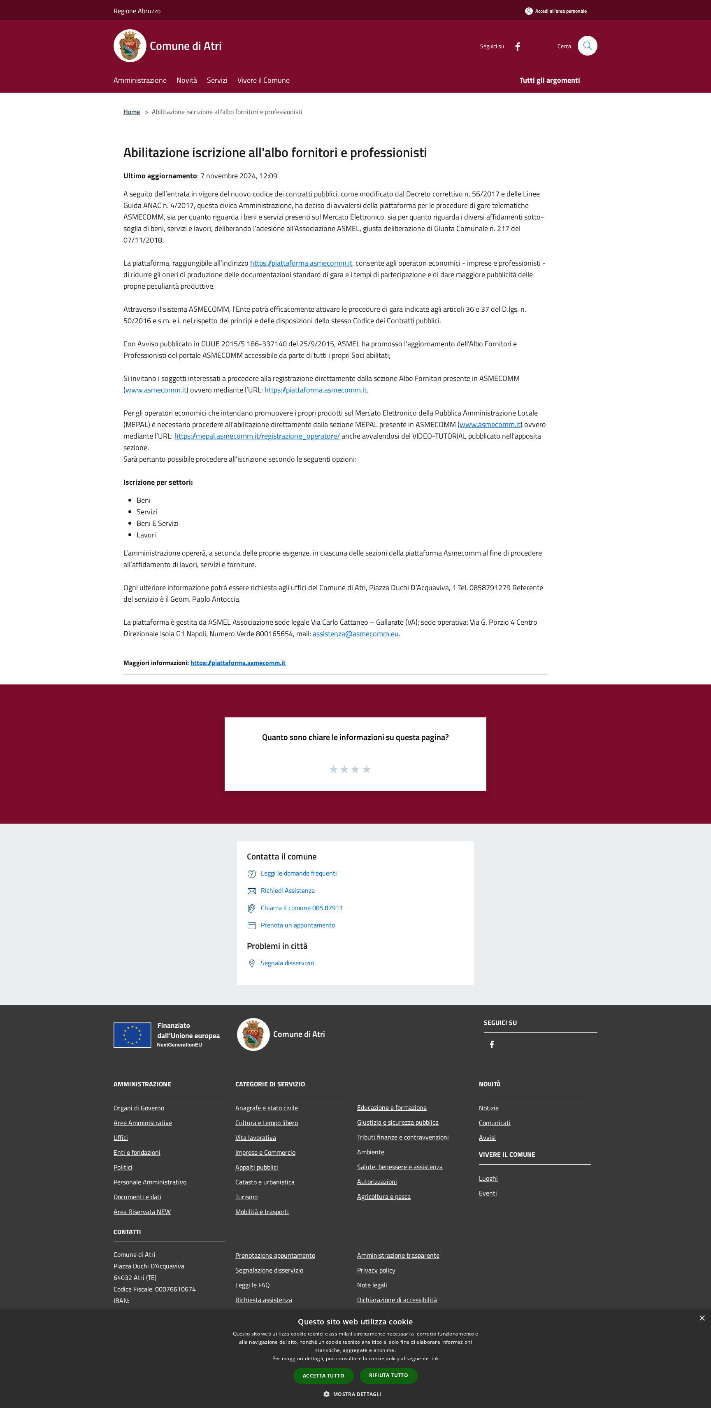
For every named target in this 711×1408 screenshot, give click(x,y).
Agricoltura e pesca (384, 1196)
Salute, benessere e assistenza (400, 1167)
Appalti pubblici (256, 1167)
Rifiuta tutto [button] (388, 1375)
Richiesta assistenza (263, 1300)
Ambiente (370, 1152)
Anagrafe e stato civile (266, 1108)
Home (131, 112)
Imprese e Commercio (265, 1152)
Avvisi (487, 1137)
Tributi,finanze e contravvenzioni (403, 1137)
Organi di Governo (139, 1108)
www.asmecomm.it (155, 389)
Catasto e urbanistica (265, 1182)
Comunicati (495, 1123)
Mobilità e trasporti (262, 1212)
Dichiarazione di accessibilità (397, 1300)
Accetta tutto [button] (323, 1375)
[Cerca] (587, 46)
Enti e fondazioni (137, 1152)
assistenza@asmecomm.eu (356, 633)
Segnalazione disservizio (269, 1270)
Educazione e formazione (392, 1107)
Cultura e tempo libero (266, 1123)
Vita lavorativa (255, 1137)
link (434, 1358)
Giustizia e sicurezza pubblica (398, 1122)
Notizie (489, 1108)
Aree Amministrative (143, 1123)
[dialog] (355, 1359)
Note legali (372, 1285)
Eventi (488, 1193)
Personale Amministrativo (150, 1182)
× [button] (702, 1318)
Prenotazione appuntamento (275, 1255)
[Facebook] (514, 45)
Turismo (246, 1197)
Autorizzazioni (377, 1181)
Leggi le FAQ (252, 1285)
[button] (355, 1394)
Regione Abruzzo (137, 11)
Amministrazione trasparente (398, 1255)
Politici (123, 1167)
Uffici (121, 1137)
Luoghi (488, 1178)
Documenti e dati (137, 1197)
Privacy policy (376, 1270)
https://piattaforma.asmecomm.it (301, 263)
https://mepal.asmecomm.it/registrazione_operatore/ (257, 435)
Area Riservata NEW (142, 1212)
